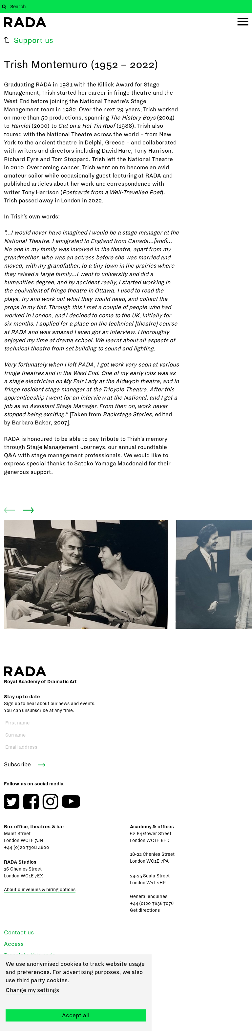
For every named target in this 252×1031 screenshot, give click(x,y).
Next (28, 510)
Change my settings (32, 990)
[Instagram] (50, 801)
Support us (33, 40)
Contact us (19, 932)
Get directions (145, 910)
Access (14, 944)
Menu (243, 22)
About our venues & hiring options (39, 889)
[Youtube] (71, 801)
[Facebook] (31, 801)
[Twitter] (11, 801)
